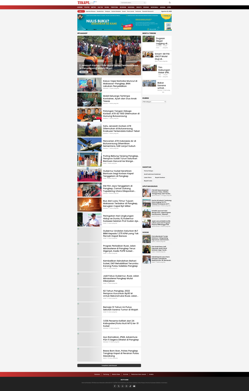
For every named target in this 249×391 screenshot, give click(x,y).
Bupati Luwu (148, 181)
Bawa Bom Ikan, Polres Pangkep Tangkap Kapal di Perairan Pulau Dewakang (121, 353)
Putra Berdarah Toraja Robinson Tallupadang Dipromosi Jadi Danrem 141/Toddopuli (160, 238)
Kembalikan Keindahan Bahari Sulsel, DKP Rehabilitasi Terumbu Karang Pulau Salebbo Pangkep (120, 263)
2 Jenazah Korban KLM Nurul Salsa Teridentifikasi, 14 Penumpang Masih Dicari (109, 67)
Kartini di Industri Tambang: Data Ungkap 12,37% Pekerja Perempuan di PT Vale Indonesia (162, 203)
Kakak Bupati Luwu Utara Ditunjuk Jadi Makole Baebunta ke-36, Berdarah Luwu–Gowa (161, 259)
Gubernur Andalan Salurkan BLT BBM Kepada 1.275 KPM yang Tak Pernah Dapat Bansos (121, 233)
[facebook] (114, 386)
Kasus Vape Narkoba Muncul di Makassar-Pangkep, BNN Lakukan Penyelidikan (120, 83)
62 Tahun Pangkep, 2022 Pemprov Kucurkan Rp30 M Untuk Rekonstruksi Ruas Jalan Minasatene (120, 294)
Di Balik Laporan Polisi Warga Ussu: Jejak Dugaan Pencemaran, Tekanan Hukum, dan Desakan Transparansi (161, 214)
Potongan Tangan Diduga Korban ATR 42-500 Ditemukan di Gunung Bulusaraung (121, 114)
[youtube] (134, 386)
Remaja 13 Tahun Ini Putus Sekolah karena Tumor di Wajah (120, 308)
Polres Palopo (148, 171)
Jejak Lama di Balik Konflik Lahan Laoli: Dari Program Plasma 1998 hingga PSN (161, 223)
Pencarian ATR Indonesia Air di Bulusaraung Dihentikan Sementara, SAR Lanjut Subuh (119, 143)
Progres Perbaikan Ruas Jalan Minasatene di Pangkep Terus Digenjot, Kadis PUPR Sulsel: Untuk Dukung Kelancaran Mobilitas (119, 251)
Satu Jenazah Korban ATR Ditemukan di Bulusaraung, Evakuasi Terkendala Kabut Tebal (121, 128)
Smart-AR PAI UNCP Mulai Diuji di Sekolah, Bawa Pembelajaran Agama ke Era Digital (162, 62)
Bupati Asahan (160, 177)
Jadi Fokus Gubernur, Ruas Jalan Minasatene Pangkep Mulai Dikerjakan (121, 278)
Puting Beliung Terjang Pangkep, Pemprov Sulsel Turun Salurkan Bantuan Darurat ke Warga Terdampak (120, 159)
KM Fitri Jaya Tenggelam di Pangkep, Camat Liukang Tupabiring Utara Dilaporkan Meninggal (118, 189)
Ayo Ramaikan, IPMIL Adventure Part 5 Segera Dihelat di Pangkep (121, 338)
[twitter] (118, 386)
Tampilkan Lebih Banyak (109, 365)
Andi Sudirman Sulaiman (152, 174)
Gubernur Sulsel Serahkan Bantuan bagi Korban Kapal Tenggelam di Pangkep (118, 173)
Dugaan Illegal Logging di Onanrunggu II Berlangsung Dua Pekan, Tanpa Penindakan (163, 48)
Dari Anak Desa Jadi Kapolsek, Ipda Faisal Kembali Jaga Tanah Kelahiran (159, 249)
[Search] (144, 2)
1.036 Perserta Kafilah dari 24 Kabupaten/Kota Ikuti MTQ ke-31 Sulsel (121, 323)
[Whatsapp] (122, 386)
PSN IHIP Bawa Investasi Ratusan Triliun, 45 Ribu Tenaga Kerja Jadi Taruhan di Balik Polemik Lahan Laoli (161, 192)
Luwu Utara (147, 177)
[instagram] (126, 386)
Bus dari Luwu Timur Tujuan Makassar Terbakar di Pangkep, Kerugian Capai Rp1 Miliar (120, 203)
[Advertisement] (157, 134)
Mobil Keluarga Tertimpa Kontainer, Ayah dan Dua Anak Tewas (120, 98)
